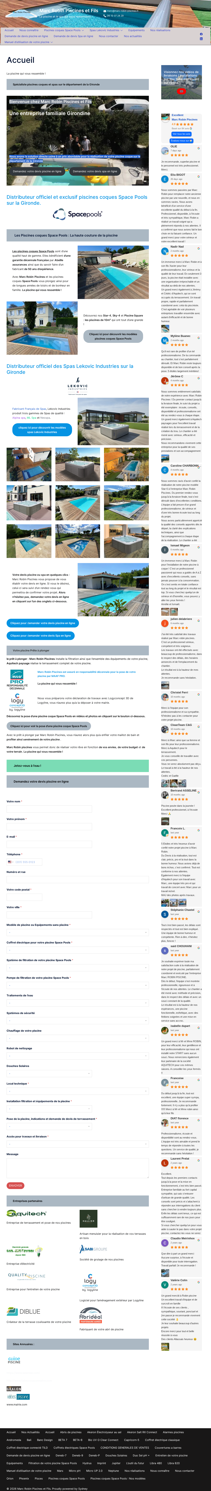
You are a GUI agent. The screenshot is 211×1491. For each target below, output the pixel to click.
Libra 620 (174, 1463)
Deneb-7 (61, 1455)
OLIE (174, 146)
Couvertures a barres (168, 1447)
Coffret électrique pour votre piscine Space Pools (39, 942)
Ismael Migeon (180, 545)
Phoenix (24, 1478)
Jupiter (116, 1463)
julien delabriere (181, 619)
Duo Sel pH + (141, 1455)
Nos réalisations (160, 30)
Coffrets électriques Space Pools (74, 1447)
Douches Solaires (18, 1066)
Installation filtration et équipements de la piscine (39, 1101)
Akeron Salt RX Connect (142, 1432)
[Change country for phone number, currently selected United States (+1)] (10, 861)
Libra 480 (156, 1463)
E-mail (12, 836)
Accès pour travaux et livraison (28, 1136)
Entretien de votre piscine (171, 1455)
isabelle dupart (180, 1026)
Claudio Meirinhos (183, 1238)
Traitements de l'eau (20, 995)
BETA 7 (62, 1440)
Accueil (9, 30)
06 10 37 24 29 (115, 15)
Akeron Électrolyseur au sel (104, 1432)
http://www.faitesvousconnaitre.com (29, 1380)
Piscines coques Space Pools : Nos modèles (117, 1478)
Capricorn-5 (131, 1440)
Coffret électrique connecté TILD (27, 1447)
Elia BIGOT (178, 174)
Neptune (113, 1470)
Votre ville (14, 907)
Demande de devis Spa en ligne (73, 36)
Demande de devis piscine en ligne (26, 36)
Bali (29, 1440)
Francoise (177, 1078)
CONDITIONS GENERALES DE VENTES (125, 1447)
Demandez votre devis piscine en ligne (37, 171)
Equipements (136, 30)
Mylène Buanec (180, 336)
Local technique (18, 1083)
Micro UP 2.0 (94, 1470)
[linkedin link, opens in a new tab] (201, 38)
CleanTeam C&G (181, 725)
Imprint (101, 1463)
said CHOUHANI (181, 946)
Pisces (39, 1478)
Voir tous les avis (181, 134)
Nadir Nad (177, 246)
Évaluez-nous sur (180, 140)
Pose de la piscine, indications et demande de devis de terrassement (52, 1118)
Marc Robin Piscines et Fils (68, 10)
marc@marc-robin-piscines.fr (122, 10)
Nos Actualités (30, 1432)
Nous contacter (108, 36)
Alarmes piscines (173, 1432)
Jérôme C (177, 376)
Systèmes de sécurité (21, 1013)
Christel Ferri (179, 692)
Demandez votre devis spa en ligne (95, 171)
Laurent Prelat (180, 1158)
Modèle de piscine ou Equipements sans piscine (39, 924)
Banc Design (45, 1440)
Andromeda (14, 1440)
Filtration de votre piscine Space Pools (53, 1463)
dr (42, 623)
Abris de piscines (70, 1432)
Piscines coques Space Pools (62, 30)
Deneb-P (94, 1455)
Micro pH (74, 1470)
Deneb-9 (77, 1455)
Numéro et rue (16, 872)
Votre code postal (19, 889)
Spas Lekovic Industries (104, 30)
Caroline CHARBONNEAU (186, 465)
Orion (10, 1478)
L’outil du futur (135, 1463)
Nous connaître (28, 30)
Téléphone (14, 854)
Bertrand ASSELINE (183, 790)
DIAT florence (179, 1118)
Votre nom (14, 801)
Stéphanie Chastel (182, 909)
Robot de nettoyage (19, 1048)
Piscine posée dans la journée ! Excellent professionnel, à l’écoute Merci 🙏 (179, 809)
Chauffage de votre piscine (24, 1030)
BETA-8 (77, 1440)
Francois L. (178, 828)
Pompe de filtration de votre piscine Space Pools (39, 977)
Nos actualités (133, 36)
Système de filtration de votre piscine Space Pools (40, 960)
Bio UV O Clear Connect (103, 1440)
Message (12, 1154)
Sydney (83, 1488)
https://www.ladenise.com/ (23, 1372)
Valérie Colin (179, 1280)
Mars (60, 1470)
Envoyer (15, 1185)
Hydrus (87, 1463)
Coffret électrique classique (162, 1440)
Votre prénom (17, 819)
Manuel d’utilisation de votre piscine (27, 42)
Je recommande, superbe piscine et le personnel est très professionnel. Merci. (180, 165)
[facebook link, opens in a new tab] (201, 33)
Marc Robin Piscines (184, 119)
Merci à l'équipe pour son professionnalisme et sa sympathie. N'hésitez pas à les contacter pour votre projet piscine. (180, 713)
